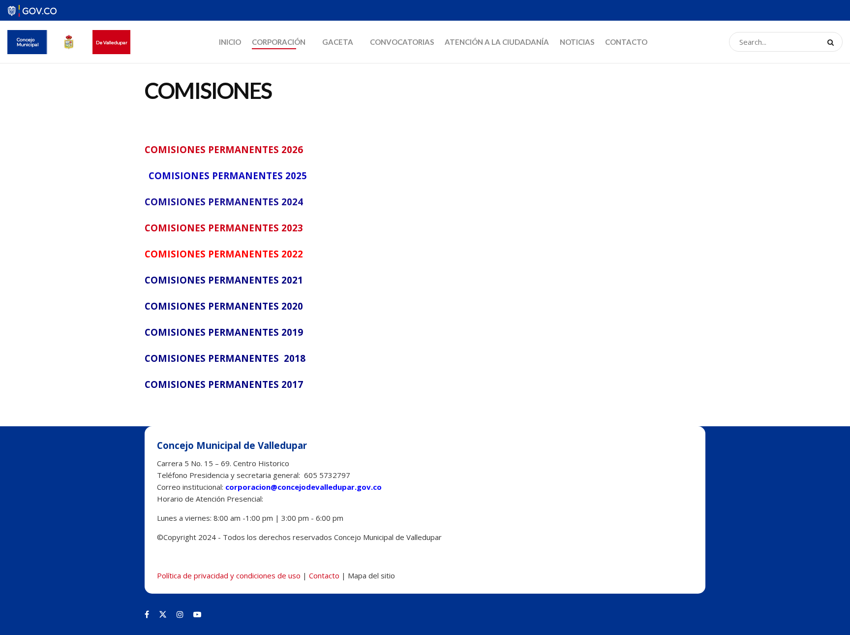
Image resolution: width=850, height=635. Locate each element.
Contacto (626, 41)
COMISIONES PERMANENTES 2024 (224, 201)
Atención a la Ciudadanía (497, 41)
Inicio (230, 41)
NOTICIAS (577, 41)
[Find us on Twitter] (163, 614)
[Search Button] (832, 42)
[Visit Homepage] (68, 42)
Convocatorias (402, 41)
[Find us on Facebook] (147, 614)
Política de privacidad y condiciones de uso (229, 575)
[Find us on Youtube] (197, 614)
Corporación (278, 41)
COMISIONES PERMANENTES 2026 (224, 149)
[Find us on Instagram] (180, 614)
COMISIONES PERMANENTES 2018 (225, 358)
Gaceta (337, 41)
